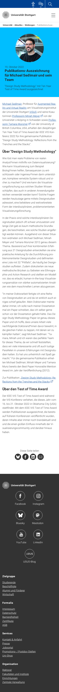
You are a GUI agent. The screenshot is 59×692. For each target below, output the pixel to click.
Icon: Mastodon (37, 515)
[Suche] (50, 4)
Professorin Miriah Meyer (26, 116)
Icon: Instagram (38, 496)
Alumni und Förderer (13, 590)
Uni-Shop (7, 655)
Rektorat (7, 669)
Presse (6, 643)
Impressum (8, 608)
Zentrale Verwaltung (13, 682)
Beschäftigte (9, 586)
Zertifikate (8, 621)
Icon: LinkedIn (38, 534)
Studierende (9, 582)
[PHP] (25, 457)
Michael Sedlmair (12, 103)
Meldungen (30, 25)
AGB (4, 625)
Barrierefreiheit (10, 616)
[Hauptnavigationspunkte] (53, 15)
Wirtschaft (8, 594)
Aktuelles (18, 25)
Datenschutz (9, 612)
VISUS (33, 111)
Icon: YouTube (21, 534)
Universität (7, 25)
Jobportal (7, 647)
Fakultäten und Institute (15, 674)
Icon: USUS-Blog (29, 554)
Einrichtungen (10, 678)
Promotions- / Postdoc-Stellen (19, 651)
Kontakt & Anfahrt (12, 639)
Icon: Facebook (20, 496)
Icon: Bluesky (20, 515)
